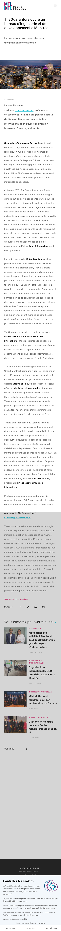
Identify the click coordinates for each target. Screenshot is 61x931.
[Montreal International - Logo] (15, 6)
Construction (35, 628)
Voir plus (9, 748)
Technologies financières (16, 599)
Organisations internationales (36, 662)
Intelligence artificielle (40, 692)
